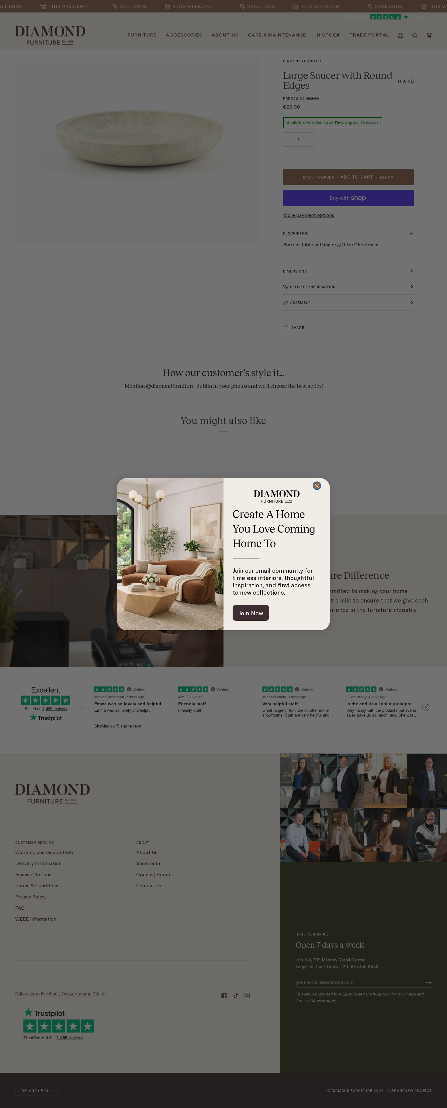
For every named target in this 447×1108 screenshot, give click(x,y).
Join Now (250, 613)
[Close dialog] (317, 486)
